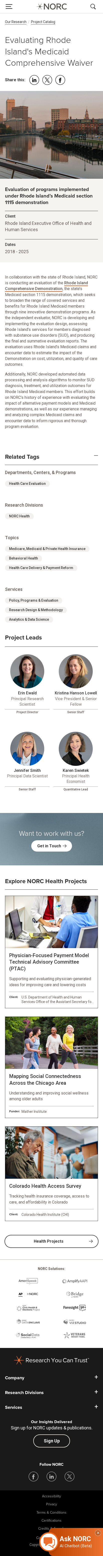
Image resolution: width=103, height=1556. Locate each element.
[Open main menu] (9, 7)
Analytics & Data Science (29, 619)
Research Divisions (24, 1392)
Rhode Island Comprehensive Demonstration (46, 286)
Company (14, 1378)
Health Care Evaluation (27, 484)
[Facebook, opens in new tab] (33, 1477)
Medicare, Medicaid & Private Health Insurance (47, 549)
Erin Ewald (27, 693)
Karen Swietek (76, 770)
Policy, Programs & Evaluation (33, 600)
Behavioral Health (23, 558)
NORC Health (19, 516)
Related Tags (22, 457)
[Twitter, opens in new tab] (69, 1477)
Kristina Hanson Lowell (76, 693)
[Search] (94, 7)
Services (13, 1407)
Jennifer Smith (27, 770)
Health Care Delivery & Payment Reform (41, 568)
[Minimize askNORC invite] (98, 1533)
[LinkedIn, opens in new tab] (51, 1477)
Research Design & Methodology (36, 610)
